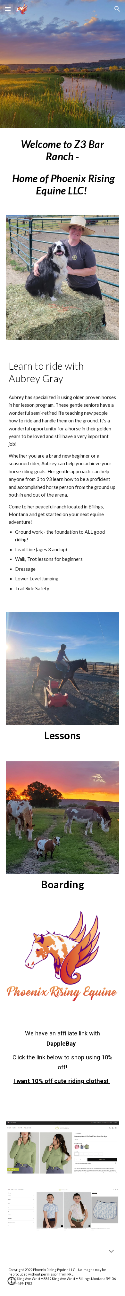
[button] (7, 9)
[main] (62, 168)
